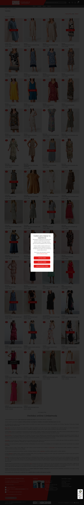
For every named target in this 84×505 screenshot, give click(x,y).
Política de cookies (43, 253)
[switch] (80, 497)
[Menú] (82, 490)
